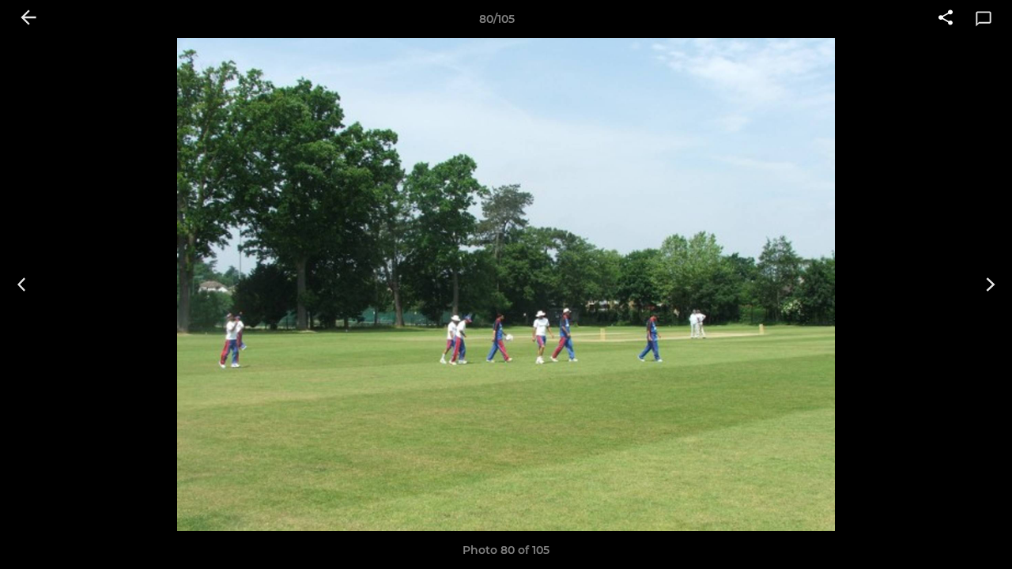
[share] (945, 19)
